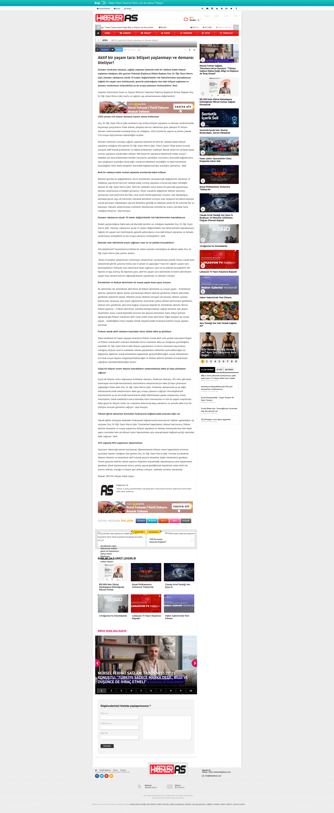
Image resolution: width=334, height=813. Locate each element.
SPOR (207, 33)
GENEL (107, 33)
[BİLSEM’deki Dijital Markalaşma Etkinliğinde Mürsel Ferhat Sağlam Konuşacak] (219, 96)
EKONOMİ (187, 33)
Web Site (104, 733)
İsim (104, 713)
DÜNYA (166, 33)
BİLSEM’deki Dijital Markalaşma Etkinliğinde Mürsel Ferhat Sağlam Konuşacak (116, 27)
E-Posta (106, 723)
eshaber (216, 804)
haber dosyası (163, 804)
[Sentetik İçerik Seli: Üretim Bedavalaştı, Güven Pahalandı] (219, 126)
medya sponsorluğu (137, 804)
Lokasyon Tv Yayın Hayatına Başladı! (218, 271)
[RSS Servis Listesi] (111, 776)
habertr (229, 804)
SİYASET (147, 33)
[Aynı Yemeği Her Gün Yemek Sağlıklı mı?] (219, 319)
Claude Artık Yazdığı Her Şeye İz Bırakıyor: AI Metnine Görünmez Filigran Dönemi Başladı (216, 218)
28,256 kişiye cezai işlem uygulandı (216, 419)
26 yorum (213, 402)
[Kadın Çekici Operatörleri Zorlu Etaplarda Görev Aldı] (219, 155)
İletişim (129, 8)
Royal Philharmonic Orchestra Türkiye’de (215, 188)
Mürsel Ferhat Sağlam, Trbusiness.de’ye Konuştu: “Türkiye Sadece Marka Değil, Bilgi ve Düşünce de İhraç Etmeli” (219, 69)
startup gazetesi (199, 804)
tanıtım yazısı (239, 804)
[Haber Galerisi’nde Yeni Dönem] (219, 294)
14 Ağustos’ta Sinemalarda (213, 245)
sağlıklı (209, 804)
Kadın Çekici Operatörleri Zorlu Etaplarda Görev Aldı (215, 160)
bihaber (188, 804)
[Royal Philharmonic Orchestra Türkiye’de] (219, 183)
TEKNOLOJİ (227, 33)
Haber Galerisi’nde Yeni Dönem (215, 297)
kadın (223, 804)
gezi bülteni (152, 804)
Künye (117, 8)
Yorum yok (215, 380)
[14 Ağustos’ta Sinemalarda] (219, 242)
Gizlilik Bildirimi (104, 8)
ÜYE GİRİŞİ (208, 27)
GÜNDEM (126, 33)
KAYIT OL (195, 27)
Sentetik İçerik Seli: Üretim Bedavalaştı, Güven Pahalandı (215, 131)
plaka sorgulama (177, 804)
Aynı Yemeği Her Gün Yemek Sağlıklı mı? (218, 324)
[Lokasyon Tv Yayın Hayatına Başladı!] (219, 268)
